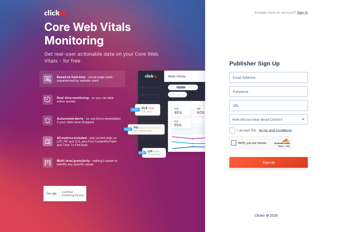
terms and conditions (275, 130)
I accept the (264, 130)
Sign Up (269, 162)
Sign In (302, 12)
